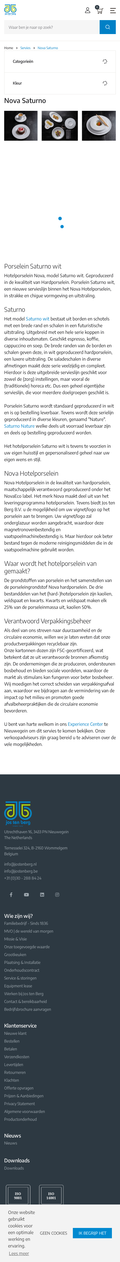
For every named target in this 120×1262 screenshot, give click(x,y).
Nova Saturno (48, 48)
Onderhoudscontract (21, 970)
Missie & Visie (15, 939)
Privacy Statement (19, 1103)
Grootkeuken (15, 954)
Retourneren (15, 1072)
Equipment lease (18, 985)
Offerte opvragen (18, 1088)
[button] (86, 10)
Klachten (11, 1080)
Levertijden (13, 1064)
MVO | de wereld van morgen (28, 931)
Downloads (14, 1168)
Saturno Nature (19, 426)
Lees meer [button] (19, 1253)
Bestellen (12, 1041)
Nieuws (10, 1143)
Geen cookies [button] (53, 1232)
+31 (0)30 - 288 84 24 (22, 878)
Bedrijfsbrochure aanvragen (27, 1009)
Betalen (10, 1049)
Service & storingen (20, 978)
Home (8, 48)
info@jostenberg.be (21, 871)
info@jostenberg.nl (20, 864)
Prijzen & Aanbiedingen (24, 1095)
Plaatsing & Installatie (22, 962)
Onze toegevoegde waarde (27, 946)
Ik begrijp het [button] (92, 1232)
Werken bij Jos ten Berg (24, 993)
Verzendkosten (16, 1056)
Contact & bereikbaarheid (25, 1001)
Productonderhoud (20, 1119)
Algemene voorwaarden (24, 1111)
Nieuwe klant (15, 1033)
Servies (25, 48)
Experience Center (85, 724)
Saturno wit (37, 319)
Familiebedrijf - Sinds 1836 (26, 923)
